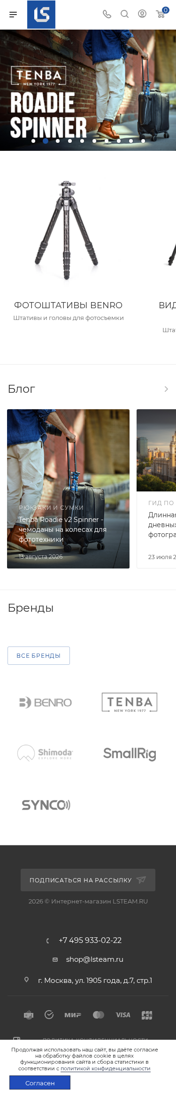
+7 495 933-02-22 (90, 940)
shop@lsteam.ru (94, 959)
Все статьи (165, 389)
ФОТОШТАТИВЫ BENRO (68, 305)
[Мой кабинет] (142, 14)
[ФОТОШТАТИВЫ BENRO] (68, 231)
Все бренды (38, 655)
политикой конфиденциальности (106, 1068)
